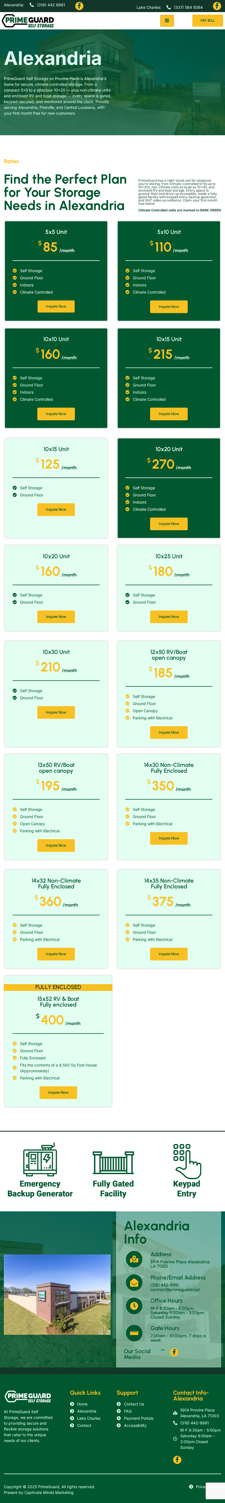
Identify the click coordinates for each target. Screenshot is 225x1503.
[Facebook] (174, 1352)
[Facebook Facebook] (79, 6)
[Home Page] (32, 20)
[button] (78, 6)
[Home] (33, 1396)
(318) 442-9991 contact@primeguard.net (175, 1287)
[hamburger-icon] (167, 21)
